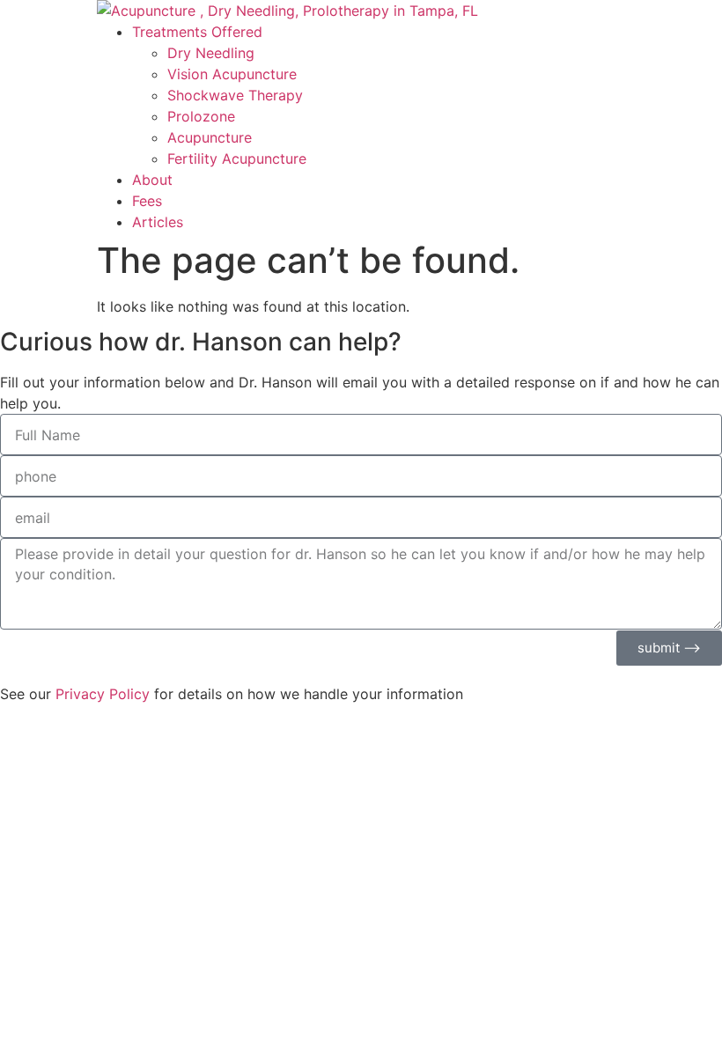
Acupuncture (209, 137)
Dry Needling (210, 53)
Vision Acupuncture (232, 74)
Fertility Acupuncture (236, 158)
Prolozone (201, 116)
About (152, 179)
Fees (147, 201)
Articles (157, 222)
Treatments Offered (197, 32)
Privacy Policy (102, 694)
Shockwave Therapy (235, 95)
